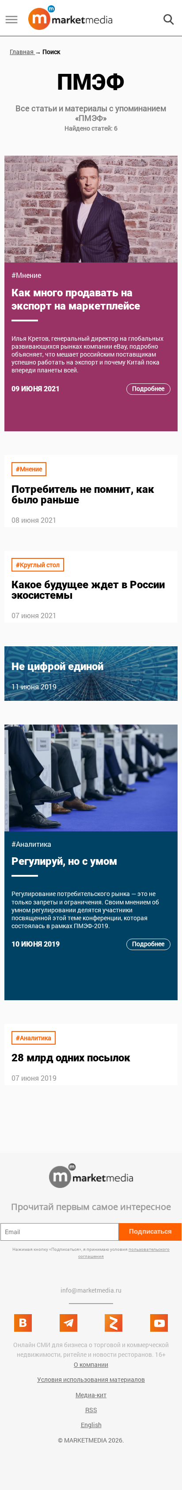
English (91, 1425)
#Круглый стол (38, 565)
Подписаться (150, 1231)
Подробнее (148, 388)
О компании (91, 1364)
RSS (91, 1410)
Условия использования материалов (91, 1379)
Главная (22, 51)
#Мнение (26, 275)
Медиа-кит (91, 1395)
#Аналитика (31, 844)
